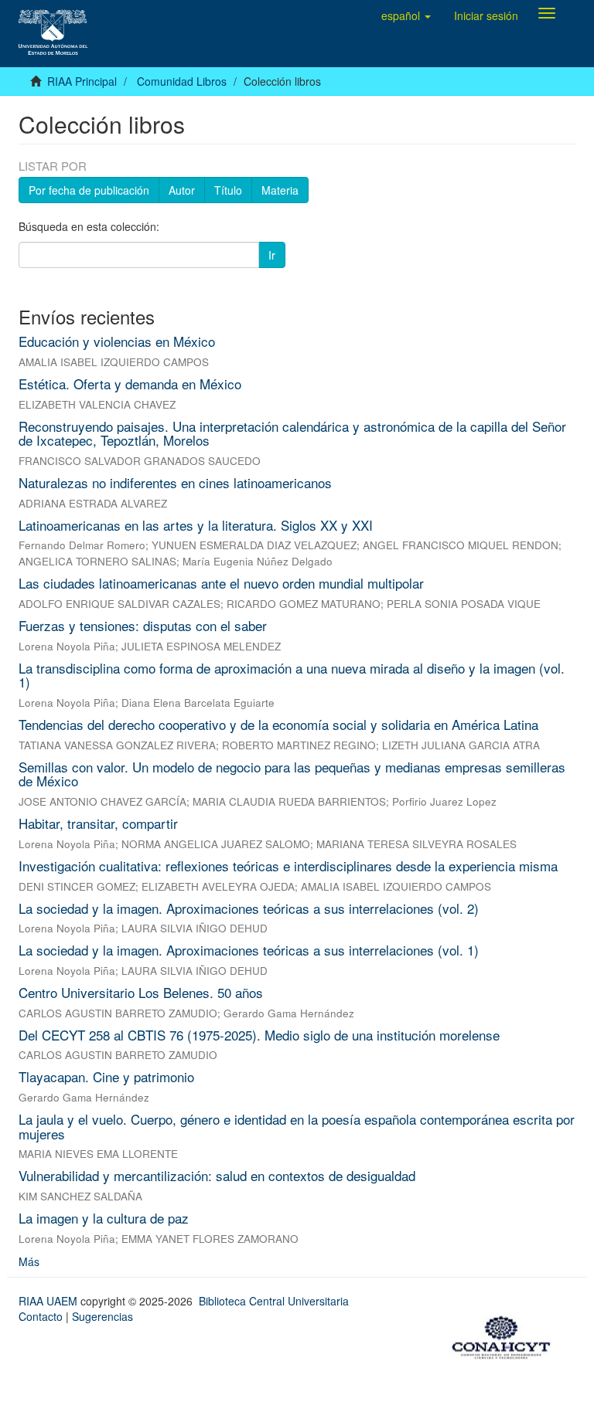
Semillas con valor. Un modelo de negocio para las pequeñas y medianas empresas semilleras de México (292, 774)
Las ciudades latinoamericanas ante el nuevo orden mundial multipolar (221, 582)
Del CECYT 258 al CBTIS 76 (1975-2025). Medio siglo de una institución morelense (259, 1034)
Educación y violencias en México (117, 341)
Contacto (41, 1316)
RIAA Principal (82, 81)
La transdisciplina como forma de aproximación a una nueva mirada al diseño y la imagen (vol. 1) (292, 675)
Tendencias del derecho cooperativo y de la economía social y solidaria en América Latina (278, 724)
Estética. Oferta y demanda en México (130, 383)
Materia (280, 190)
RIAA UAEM (49, 1301)
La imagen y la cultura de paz (104, 1217)
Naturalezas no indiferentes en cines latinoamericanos (175, 482)
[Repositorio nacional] (505, 1335)
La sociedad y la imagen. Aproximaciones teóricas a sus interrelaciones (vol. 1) (249, 949)
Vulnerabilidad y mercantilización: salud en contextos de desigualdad (217, 1175)
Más (29, 1261)
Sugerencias (102, 1316)
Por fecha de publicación (89, 190)
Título (228, 190)
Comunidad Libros (182, 81)
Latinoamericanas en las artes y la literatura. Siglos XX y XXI (196, 525)
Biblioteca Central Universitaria (274, 1301)
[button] (406, 15)
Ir (271, 255)
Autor (182, 190)
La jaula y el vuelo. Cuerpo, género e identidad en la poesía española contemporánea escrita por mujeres (297, 1126)
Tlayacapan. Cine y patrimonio (106, 1076)
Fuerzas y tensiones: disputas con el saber (143, 625)
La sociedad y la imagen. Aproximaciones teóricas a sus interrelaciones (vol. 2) (249, 908)
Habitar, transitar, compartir (98, 823)
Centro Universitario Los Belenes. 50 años (141, 992)
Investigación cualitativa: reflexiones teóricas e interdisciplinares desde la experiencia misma (288, 865)
